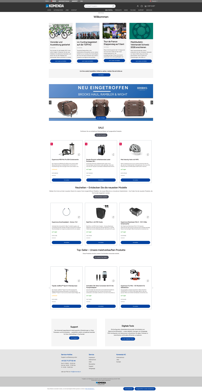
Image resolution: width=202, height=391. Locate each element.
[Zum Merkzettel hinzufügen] (78, 154)
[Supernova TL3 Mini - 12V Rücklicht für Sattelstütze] (135, 276)
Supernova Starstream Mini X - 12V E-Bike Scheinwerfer (134, 223)
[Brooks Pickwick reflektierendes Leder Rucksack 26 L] (101, 149)
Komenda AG (121, 354)
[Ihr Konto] (138, 6)
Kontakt (118, 362)
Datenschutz (92, 359)
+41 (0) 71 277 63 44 (68, 361)
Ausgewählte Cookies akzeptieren (145, 388)
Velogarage (92, 368)
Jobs (117, 359)
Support (91, 366)
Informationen (128, 388)
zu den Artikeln (101, 118)
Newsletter (92, 364)
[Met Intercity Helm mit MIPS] (135, 149)
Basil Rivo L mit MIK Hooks (94, 222)
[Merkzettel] (142, 6)
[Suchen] (113, 6)
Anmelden (101, 75)
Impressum (92, 357)
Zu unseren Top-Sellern (101, 257)
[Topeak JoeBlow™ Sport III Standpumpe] (66, 276)
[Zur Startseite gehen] (55, 5)
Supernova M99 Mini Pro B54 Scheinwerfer (65, 159)
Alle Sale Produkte (101, 135)
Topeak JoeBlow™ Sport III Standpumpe (64, 286)
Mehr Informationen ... (90, 388)
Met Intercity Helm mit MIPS (130, 159)
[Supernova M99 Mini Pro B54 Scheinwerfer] (66, 149)
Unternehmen (120, 357)
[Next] (150, 102)
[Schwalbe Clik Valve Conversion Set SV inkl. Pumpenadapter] (101, 276)
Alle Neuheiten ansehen (101, 197)
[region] (101, 161)
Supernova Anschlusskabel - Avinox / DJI (64, 222)
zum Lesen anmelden (60, 61)
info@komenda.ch (75, 371)
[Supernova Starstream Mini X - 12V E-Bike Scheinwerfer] (135, 212)
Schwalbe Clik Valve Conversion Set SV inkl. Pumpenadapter (100, 286)
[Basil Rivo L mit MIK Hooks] (101, 212)
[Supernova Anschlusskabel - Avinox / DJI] (66, 212)
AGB (90, 362)
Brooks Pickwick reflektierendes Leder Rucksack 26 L (98, 160)
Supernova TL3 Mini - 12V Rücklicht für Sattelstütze (133, 286)
